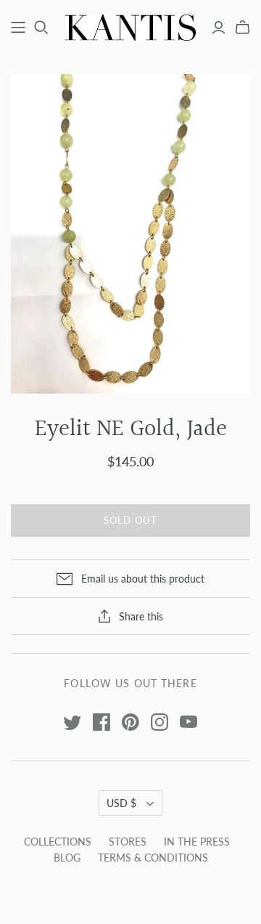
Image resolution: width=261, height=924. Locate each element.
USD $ (121, 803)
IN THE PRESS (197, 841)
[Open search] (41, 27)
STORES (127, 841)
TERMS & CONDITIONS (153, 857)
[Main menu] (18, 27)
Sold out (130, 520)
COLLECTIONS (57, 841)
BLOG (67, 857)
